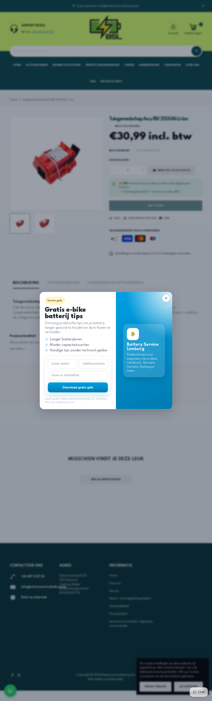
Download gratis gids (78, 387)
